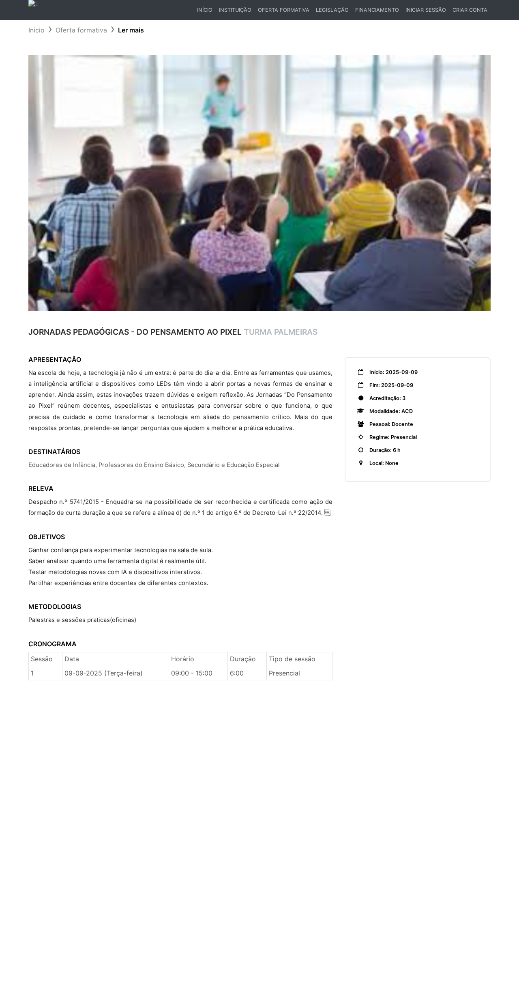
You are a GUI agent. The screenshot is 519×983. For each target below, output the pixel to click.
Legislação (332, 10)
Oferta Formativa (283, 10)
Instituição (235, 10)
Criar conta (470, 10)
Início (206, 12)
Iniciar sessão (425, 10)
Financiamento (377, 10)
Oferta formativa (81, 30)
